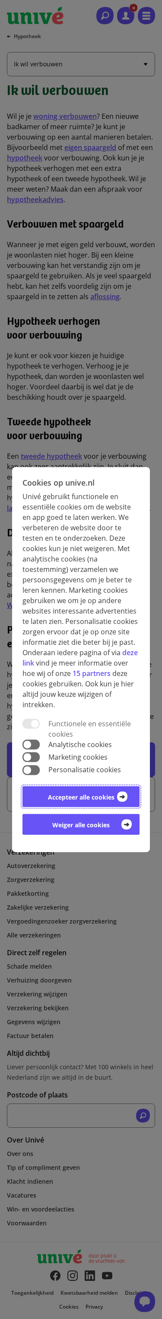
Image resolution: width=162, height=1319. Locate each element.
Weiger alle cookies (81, 825)
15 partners (92, 673)
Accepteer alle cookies (81, 797)
